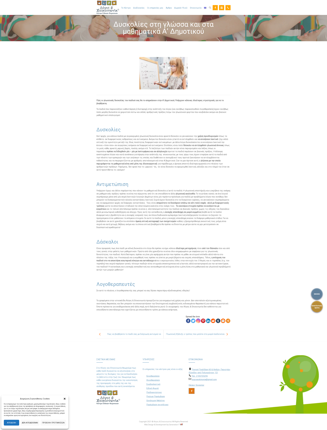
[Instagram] (221, 7)
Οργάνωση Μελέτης (155, 400)
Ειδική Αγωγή (152, 388)
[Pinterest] (203, 321)
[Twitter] (193, 321)
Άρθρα (169, 8)
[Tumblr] (218, 321)
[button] (64, 398)
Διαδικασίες (139, 8)
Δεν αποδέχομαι (30, 423)
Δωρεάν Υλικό (180, 8)
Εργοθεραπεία (152, 376)
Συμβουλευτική (153, 384)
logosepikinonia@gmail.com (204, 379)
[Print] (223, 321)
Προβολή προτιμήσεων (53, 423)
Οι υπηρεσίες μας (155, 8)
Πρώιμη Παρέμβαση (155, 396)
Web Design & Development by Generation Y (162, 425)
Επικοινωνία (195, 8)
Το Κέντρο (126, 8)
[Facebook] (215, 7)
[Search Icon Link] (210, 8)
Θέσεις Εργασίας (196, 385)
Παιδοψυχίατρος (154, 392)
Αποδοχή (11, 423)
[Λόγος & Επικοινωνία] (107, 7)
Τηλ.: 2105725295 (200, 376)
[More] (228, 321)
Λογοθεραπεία (153, 380)
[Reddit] (213, 321)
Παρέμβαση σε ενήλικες (157, 404)
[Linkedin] (208, 321)
